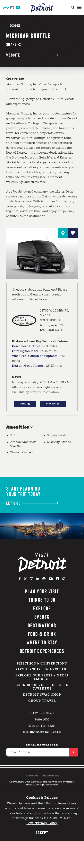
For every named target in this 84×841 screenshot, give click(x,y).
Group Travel (42, 700)
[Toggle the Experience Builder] (6, 7)
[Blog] (12, 7)
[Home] (42, 7)
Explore (42, 608)
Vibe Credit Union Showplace (34, 356)
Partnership (28, 669)
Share (11, 44)
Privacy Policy (50, 775)
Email (23, 403)
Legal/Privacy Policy (42, 823)
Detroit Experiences (42, 650)
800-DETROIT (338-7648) (42, 732)
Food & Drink (42, 633)
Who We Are (57, 669)
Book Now (51, 403)
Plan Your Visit (42, 591)
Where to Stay (42, 642)
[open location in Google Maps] (24, 320)
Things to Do (42, 599)
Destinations (42, 625)
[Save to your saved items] (73, 233)
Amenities (17, 427)
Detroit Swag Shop (42, 694)
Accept (42, 832)
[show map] (63, 233)
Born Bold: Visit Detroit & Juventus (42, 686)
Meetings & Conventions (42, 663)
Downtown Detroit (26, 346)
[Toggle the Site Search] (72, 7)
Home (15, 25)
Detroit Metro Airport (28, 365)
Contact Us (31, 775)
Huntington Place (25, 351)
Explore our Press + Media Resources (42, 677)
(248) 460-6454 (51, 330)
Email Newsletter (42, 744)
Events (42, 616)
